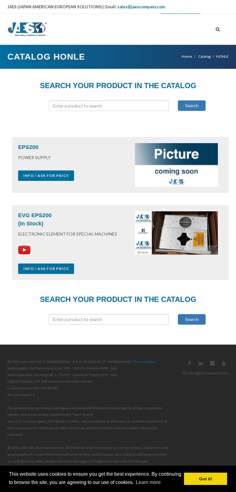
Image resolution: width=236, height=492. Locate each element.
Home (187, 56)
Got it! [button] (205, 478)
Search (192, 105)
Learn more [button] (148, 482)
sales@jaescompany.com (141, 6)
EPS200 (28, 147)
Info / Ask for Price (46, 175)
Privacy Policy (145, 361)
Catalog (204, 56)
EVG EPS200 (35, 215)
